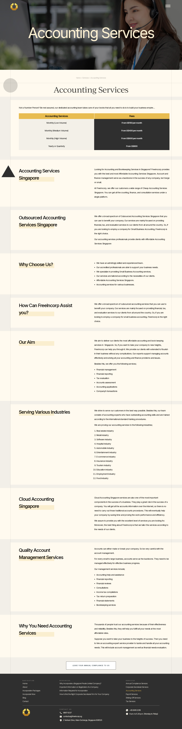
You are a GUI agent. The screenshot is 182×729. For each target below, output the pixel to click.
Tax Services (130, 701)
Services (85, 78)
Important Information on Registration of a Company (79, 687)
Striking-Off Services (133, 698)
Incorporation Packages (31, 691)
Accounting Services (133, 691)
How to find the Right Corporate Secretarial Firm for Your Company (84, 694)
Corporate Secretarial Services (137, 687)
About (25, 687)
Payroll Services (132, 694)
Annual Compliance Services (137, 683)
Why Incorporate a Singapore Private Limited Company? (80, 683)
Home (78, 78)
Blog (24, 698)
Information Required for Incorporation (74, 691)
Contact (25, 701)
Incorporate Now (29, 694)
